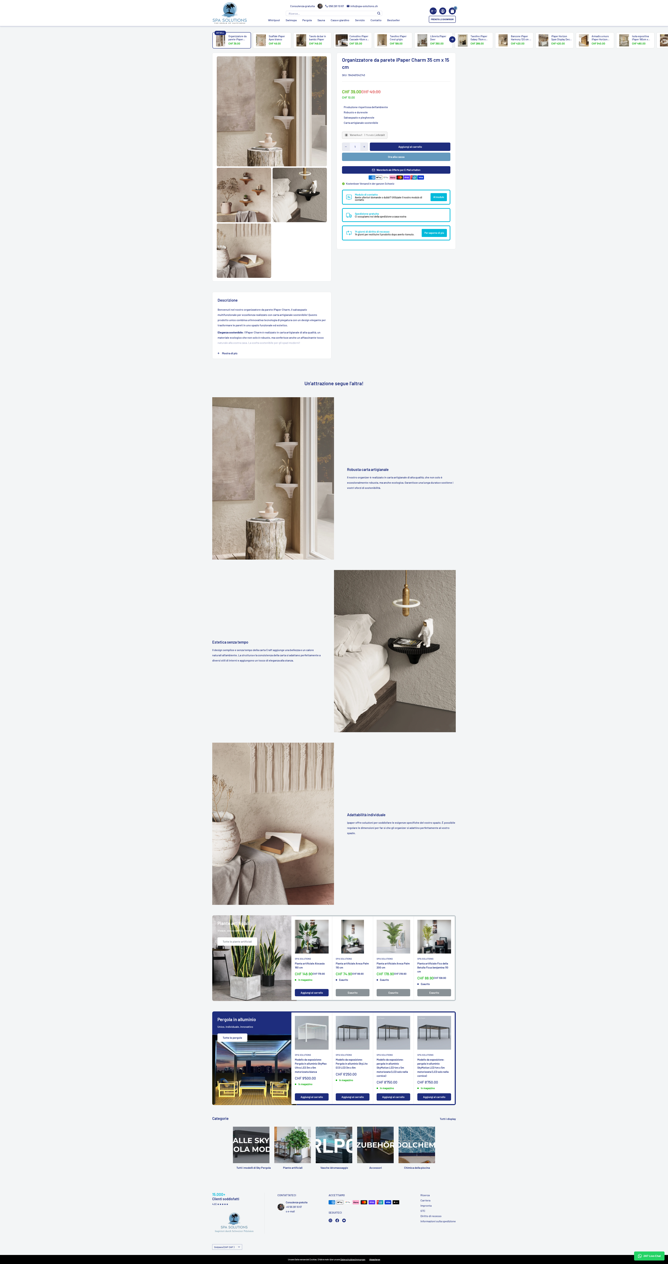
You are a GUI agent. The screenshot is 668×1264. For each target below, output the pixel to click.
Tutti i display (448, 1118)
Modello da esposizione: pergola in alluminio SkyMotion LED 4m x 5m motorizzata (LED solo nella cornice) (392, 1067)
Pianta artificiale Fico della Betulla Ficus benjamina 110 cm (432, 967)
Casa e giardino (340, 20)
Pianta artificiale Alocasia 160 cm (310, 965)
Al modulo (438, 197)
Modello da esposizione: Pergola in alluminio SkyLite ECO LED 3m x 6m (352, 1063)
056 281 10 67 (336, 6)
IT (432, 11)
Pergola (307, 20)
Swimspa (291, 20)
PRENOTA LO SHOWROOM (442, 19)
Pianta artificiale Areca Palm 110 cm (352, 965)
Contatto (376, 20)
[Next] (452, 39)
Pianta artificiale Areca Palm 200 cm (393, 965)
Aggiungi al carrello (410, 146)
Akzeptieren (374, 1259)
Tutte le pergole (232, 1037)
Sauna (321, 20)
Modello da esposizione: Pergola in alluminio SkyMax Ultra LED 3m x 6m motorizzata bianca (311, 1065)
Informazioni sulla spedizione (438, 1221)
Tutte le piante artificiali (237, 941)
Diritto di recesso (431, 1216)
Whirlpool (274, 20)
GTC (422, 1210)
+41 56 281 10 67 (294, 1206)
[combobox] (433, 10)
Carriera (425, 1200)
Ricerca (425, 1195)
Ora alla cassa (396, 156)
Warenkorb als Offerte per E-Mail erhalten (398, 169)
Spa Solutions (303, 958)
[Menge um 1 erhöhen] (364, 147)
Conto (442, 10)
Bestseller (393, 20)
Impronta (426, 1205)
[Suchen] (379, 13)
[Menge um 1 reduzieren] (345, 147)
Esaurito (352, 992)
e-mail (291, 1211)
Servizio (360, 20)
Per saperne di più (434, 232)
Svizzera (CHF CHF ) (224, 1247)
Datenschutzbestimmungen (352, 1259)
